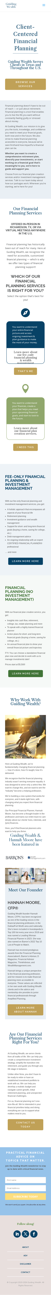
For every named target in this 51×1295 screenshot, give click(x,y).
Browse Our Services (25, 84)
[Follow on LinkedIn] (17, 1234)
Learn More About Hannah (25, 1009)
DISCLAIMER (25, 1264)
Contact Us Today (25, 1124)
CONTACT (25, 1272)
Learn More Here (25, 561)
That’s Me (25, 371)
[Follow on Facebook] (34, 1234)
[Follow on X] (25, 1234)
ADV (25, 1255)
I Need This (25, 447)
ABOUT (25, 1247)
